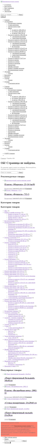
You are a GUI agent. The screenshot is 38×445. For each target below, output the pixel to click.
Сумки (6, 326)
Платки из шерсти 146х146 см (17, 35)
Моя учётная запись (10, 437)
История (7, 9)
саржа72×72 (12, 256)
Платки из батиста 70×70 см (17, 247)
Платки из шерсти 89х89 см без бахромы (21, 306)
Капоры (10, 333)
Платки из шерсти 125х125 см (17, 41)
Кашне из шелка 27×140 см (16, 214)
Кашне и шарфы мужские (16, 68)
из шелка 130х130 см (18, 33)
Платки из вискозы (14, 63)
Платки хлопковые (10, 242)
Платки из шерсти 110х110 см (17, 50)
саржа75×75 (12, 257)
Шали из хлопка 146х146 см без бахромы (21, 341)
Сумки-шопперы (13, 25)
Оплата (10, 73)
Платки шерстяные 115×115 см (14, 272)
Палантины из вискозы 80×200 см (19, 226)
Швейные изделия (10, 361)
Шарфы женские (13, 66)
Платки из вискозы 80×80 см (17, 241)
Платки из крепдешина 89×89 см (18, 269)
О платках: (7, 4)
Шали (10, 28)
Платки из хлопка (13, 61)
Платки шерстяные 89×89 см (13, 301)
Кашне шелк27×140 (14, 217)
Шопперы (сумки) (10, 366)
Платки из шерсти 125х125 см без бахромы (21, 276)
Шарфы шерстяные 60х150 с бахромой (20, 358)
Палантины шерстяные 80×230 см (19, 236)
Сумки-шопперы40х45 (15, 328)
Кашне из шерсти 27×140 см (17, 216)
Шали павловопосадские (12, 339)
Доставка (7, 71)
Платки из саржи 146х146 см (17, 249)
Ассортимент (8, 21)
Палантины (11, 65)
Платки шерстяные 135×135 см (14, 286)
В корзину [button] (28, 188)
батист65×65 (12, 244)
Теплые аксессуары (14, 26)
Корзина (7, 76)
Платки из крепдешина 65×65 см (18, 267)
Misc (5, 211)
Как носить (8, 6)
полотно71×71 (12, 252)
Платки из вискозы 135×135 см (18, 239)
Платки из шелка (13, 60)
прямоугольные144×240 (15, 316)
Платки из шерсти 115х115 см (17, 48)
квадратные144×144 (14, 314)
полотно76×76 (12, 254)
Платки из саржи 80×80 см (16, 251)
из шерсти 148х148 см (19, 30)
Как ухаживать (9, 8)
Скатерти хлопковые (11, 312)
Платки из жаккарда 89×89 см (17, 262)
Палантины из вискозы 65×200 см (19, 224)
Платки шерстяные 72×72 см (13, 299)
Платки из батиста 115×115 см (17, 246)
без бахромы (16, 46)
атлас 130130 (12, 338)
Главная (6, 20)
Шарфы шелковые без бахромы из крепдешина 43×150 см (19, 352)
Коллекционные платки (15, 70)
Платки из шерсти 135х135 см (17, 40)
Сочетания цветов (14, 83)
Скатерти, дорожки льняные (13, 318)
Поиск (20, 14)
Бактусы (10, 331)
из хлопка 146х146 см (18, 31)
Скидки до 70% (9, 324)
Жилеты (10, 363)
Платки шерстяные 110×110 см (14, 271)
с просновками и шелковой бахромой (20, 297)
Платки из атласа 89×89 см (16, 261)
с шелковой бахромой (18, 36)
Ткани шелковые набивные (13, 336)
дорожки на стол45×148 (15, 319)
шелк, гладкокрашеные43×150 (17, 359)
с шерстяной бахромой (19, 38)
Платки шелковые (10, 259)
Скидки (6, 78)
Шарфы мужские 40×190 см (17, 219)
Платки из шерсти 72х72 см (17, 58)
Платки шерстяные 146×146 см (14, 287)
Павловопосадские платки (22, 426)
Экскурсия (7, 11)
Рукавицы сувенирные (15, 364)
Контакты (7, 75)
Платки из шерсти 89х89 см (17, 51)
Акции (10, 80)
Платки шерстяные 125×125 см (14, 274)
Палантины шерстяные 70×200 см (19, 234)
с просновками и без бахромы (17, 296)
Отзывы (7, 82)
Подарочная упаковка (15, 23)
